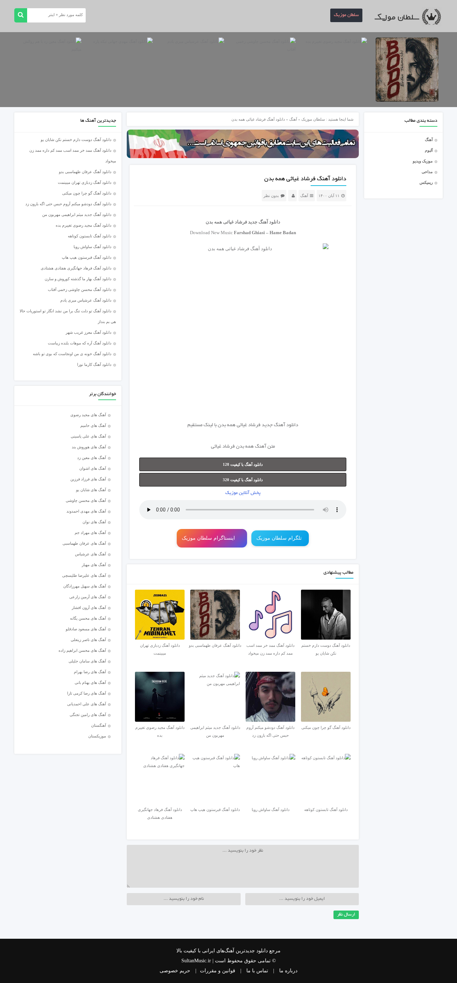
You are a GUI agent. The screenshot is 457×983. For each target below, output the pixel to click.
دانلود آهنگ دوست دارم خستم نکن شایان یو (76, 139)
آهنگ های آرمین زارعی (87, 597)
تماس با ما (257, 970)
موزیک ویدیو (423, 161)
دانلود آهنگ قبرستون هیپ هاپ (86, 257)
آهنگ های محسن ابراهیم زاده (82, 650)
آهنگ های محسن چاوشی (86, 500)
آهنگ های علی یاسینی (88, 436)
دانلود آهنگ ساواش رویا (92, 247)
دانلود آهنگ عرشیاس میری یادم (85, 300)
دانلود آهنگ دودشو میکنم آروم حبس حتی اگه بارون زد (68, 204)
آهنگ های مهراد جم (90, 532)
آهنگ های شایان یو (91, 490)
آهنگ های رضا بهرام (90, 672)
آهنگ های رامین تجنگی (88, 714)
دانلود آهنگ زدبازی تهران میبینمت (84, 182)
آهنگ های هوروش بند (89, 447)
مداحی (427, 172)
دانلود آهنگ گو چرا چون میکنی (86, 193)
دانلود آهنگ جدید (264, 222)
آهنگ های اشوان (92, 468)
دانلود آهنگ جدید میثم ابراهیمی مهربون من (76, 214)
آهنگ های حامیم (93, 425)
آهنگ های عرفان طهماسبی (84, 543)
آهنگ (429, 139)
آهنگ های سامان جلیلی (87, 661)
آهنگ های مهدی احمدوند (86, 511)
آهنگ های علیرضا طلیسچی (84, 575)
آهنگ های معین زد (91, 457)
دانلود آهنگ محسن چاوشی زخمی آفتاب (79, 289)
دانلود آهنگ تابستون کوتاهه (89, 236)
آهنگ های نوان (94, 522)
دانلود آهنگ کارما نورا (94, 364)
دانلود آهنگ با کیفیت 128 (243, 464)
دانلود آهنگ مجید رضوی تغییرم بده (83, 225)
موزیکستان (97, 736)
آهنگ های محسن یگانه (88, 618)
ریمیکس (426, 182)
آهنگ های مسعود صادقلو (86, 629)
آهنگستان (98, 725)
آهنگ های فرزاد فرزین (88, 479)
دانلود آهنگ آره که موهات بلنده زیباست (79, 343)
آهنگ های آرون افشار (89, 607)
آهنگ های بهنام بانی (90, 682)
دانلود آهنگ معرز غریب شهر (88, 332)
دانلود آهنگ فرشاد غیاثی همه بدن (305, 179)
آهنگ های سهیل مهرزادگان (84, 586)
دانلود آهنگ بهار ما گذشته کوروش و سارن (78, 279)
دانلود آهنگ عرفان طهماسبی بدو (85, 172)
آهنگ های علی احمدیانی (86, 704)
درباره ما (288, 970)
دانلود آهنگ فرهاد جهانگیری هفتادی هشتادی (76, 268)
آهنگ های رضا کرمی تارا (86, 693)
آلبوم (429, 150)
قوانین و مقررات (217, 970)
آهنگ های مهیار (94, 565)
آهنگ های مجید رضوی (88, 415)
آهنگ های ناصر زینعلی (88, 639)
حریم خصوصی (175, 970)
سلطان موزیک (346, 15)
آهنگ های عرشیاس (90, 554)
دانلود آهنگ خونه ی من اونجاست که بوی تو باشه (72, 354)
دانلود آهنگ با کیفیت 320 (243, 480)
